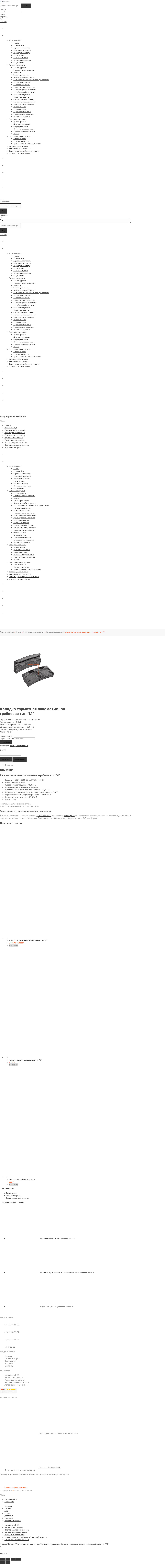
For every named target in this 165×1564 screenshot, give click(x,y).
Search (26, 6)
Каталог (18, 632)
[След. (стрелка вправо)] (7, 1562)
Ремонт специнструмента (17, 1198)
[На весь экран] (13, 1559)
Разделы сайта (10, 1499)
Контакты (8, 1366)
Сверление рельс (13, 1195)
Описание (8, 765)
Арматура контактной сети (16, 1539)
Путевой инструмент (13, 1377)
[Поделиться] (7, 1559)
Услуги (7, 1513)
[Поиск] (3, 211)
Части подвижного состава (33, 632)
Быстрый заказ (19, 759)
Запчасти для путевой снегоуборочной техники (25, 1537)
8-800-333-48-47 (44, 815)
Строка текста (7, 738)
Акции (7, 1511)
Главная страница (7, 632)
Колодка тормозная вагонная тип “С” (25, 1060)
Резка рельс (11, 1193)
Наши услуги (9, 1361)
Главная (8, 1356)
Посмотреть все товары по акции (19, 1470)
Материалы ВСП (11, 1375)
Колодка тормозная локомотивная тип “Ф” (28, 940)
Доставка (8, 1363)
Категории (9, 1501)
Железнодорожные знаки (15, 1385)
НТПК (14, 1491)
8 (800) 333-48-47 (111, 627)
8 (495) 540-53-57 (11, 1332)
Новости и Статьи (12, 1520)
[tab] (67, 765)
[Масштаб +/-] (18, 1559)
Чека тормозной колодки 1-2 (22, 1179)
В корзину (6, 759)
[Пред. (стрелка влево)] (2, 1562)
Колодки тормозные (54, 632)
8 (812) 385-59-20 (11, 1325)
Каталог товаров (12, 1358)
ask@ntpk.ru (126, 627)
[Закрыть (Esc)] (2, 1559)
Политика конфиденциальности (16, 1487)
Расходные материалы (14, 1380)
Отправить (6, 742)
